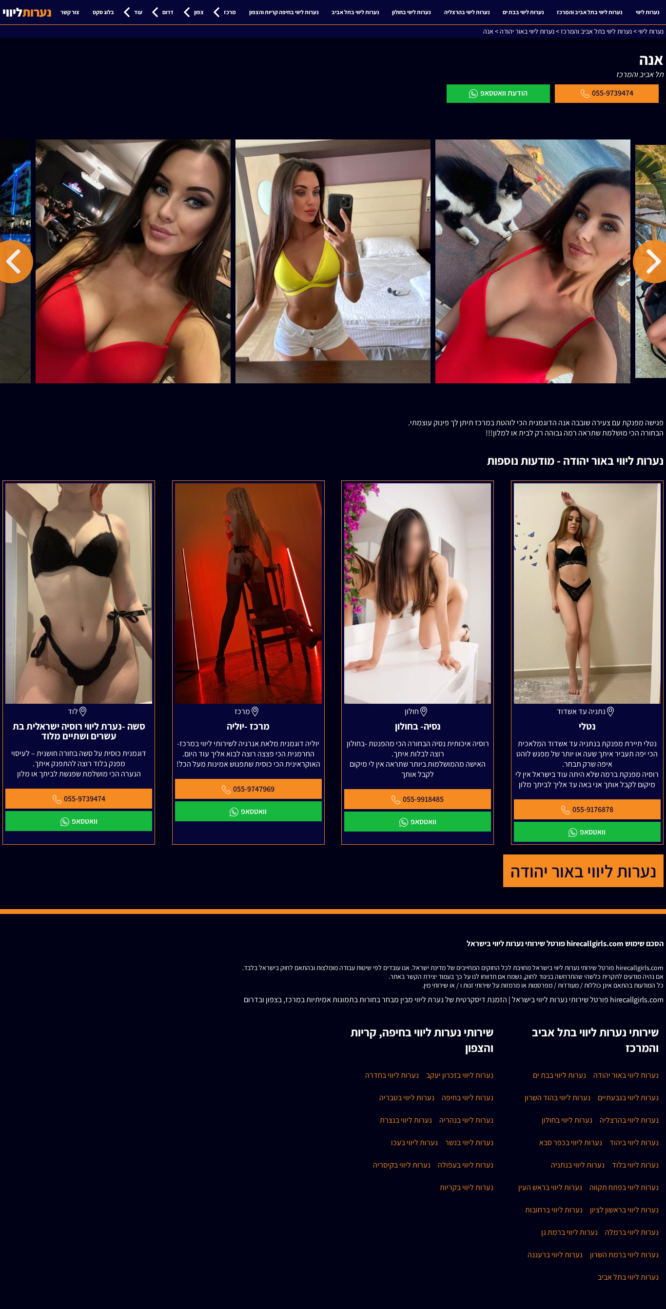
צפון (199, 12)
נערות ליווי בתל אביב (355, 12)
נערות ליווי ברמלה (632, 1232)
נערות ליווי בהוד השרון (557, 1097)
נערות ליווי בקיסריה (402, 1165)
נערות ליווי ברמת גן (569, 1232)
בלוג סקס (103, 12)
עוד (138, 12)
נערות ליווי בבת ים (523, 12)
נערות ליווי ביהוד (634, 1142)
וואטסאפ (593, 832)
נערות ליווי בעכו (414, 1142)
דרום (168, 12)
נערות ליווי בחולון (411, 12)
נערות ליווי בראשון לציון (624, 1210)
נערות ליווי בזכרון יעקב (459, 1075)
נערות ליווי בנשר (469, 1142)
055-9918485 (423, 799)
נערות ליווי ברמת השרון (624, 1255)
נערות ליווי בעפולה (465, 1165)
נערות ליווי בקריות (466, 1187)
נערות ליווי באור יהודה (583, 870)
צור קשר (69, 12)
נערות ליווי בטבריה (406, 1097)
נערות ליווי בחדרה (392, 1075)
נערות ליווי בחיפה (467, 1097)
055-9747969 (253, 789)
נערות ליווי (648, 12)
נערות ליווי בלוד (635, 1165)
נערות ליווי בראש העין (550, 1187)
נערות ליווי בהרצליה (467, 12)
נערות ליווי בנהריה (466, 1120)
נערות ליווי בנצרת (406, 1120)
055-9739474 (612, 93)
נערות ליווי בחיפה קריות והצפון (284, 12)
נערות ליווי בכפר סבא (570, 1142)
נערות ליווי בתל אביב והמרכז (590, 12)
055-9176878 (592, 809)
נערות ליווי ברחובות (554, 1210)
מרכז (230, 12)
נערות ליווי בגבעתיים (628, 1097)
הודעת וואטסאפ (504, 93)
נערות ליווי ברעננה (555, 1255)
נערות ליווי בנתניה (578, 1165)
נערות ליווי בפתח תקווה (624, 1187)
